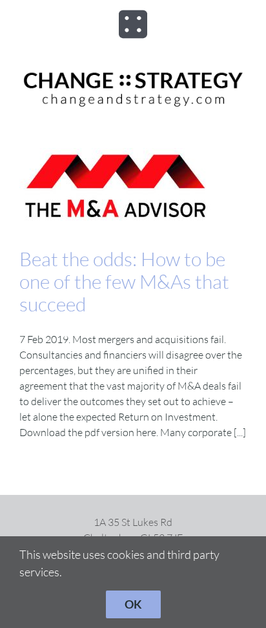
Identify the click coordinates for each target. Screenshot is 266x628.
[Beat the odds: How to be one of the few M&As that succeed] (133, 188)
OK (133, 604)
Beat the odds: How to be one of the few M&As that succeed (124, 281)
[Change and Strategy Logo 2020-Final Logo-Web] (133, 72)
